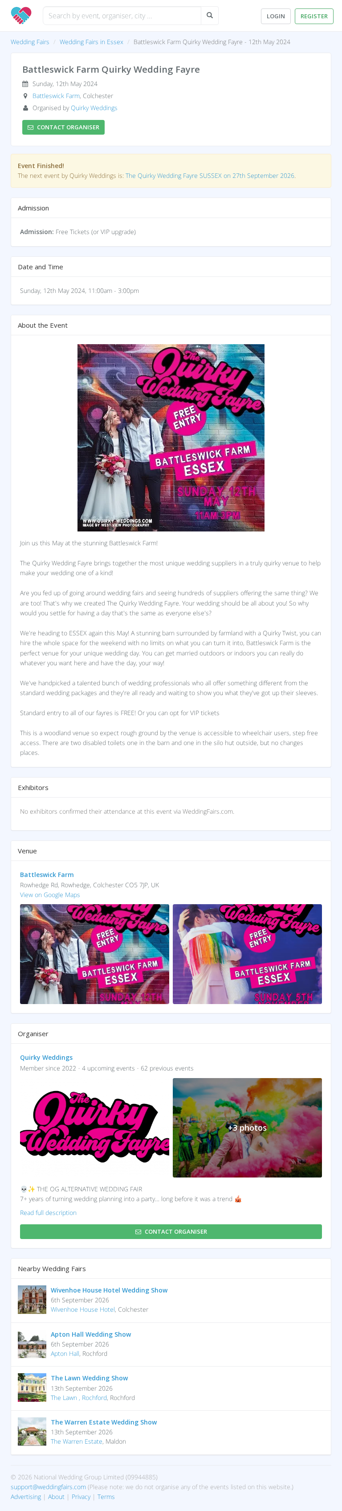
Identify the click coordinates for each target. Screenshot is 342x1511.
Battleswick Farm (56, 95)
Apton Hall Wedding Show (91, 1334)
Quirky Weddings (94, 107)
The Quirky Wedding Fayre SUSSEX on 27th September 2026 (210, 175)
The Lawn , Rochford (79, 1397)
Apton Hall (65, 1353)
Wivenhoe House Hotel (83, 1309)
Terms (106, 1496)
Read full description (48, 1212)
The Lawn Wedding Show (89, 1378)
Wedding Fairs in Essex (91, 41)
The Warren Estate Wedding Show (104, 1422)
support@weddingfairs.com (48, 1486)
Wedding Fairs (30, 41)
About (56, 1496)
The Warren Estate (76, 1441)
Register (314, 16)
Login (276, 16)
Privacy (81, 1496)
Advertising (26, 1496)
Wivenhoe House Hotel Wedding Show (109, 1290)
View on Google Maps (50, 894)
